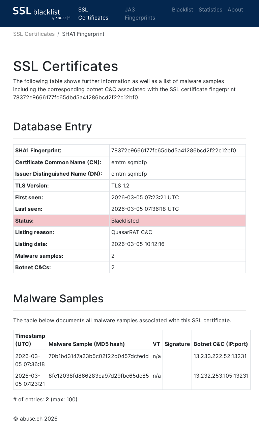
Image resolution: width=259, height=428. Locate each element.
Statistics (210, 9)
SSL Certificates (93, 13)
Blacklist (182, 9)
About (235, 9)
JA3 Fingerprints (140, 13)
